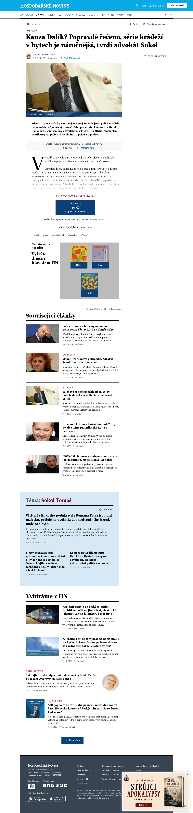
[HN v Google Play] (37, 799)
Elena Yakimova (34, 671)
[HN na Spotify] (61, 785)
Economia (81, 775)
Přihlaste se (86, 227)
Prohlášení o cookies (110, 770)
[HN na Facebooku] (48, 785)
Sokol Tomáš (56, 500)
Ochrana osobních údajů (112, 766)
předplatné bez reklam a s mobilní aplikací (77, 219)
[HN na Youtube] (65, 785)
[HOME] (21, 15)
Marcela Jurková (40, 54)
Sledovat (67, 148)
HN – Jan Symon (51, 114)
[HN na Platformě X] (44, 785)
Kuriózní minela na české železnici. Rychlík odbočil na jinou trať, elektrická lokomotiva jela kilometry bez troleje (89, 610)
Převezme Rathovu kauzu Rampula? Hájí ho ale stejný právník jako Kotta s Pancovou (89, 427)
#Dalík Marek (58, 235)
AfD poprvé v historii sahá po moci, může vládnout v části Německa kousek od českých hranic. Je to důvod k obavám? (83, 708)
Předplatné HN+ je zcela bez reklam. (108, 309)
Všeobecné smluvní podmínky (114, 779)
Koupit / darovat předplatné (147, 766)
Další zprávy (72, 740)
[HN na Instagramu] (52, 785)
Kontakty (80, 766)
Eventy (138, 770)
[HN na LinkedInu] (57, 785)
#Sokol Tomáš (41, 235)
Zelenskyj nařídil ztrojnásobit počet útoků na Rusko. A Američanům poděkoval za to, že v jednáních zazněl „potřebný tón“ (90, 642)
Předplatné (177, 5)
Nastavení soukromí (110, 775)
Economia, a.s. (46, 770)
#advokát (72, 235)
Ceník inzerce (82, 784)
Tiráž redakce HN (84, 770)
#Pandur (85, 235)
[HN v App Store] (57, 799)
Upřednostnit (87, 148)
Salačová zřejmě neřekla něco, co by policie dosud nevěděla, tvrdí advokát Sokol (87, 395)
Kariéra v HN (82, 779)
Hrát (79, 265)
